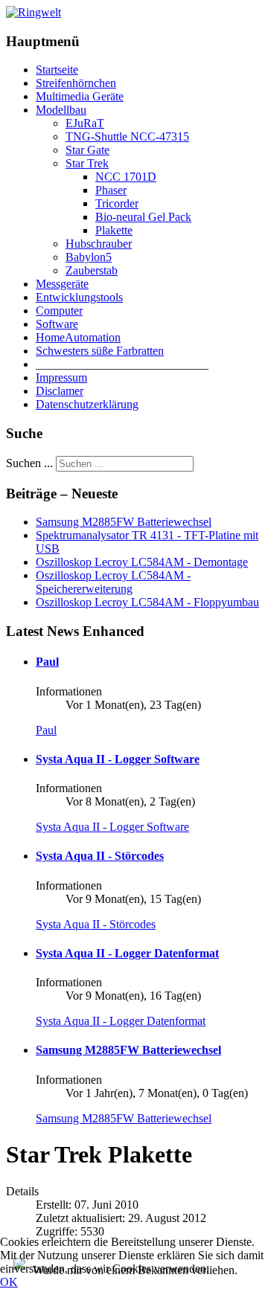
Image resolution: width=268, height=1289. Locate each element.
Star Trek (87, 163)
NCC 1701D (125, 176)
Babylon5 (89, 257)
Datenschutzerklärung (87, 404)
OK (9, 1282)
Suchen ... (29, 463)
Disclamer (59, 391)
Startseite (57, 69)
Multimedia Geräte (80, 96)
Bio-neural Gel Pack (143, 216)
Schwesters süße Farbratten (100, 350)
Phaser (111, 190)
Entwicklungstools (79, 297)
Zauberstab (92, 270)
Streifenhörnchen (76, 83)
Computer (59, 310)
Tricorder (116, 203)
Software (57, 324)
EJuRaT (85, 123)
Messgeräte (62, 283)
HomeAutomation (78, 337)
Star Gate (87, 150)
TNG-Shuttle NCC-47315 (127, 136)
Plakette (114, 230)
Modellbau (61, 109)
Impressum (61, 377)
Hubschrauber (99, 243)
